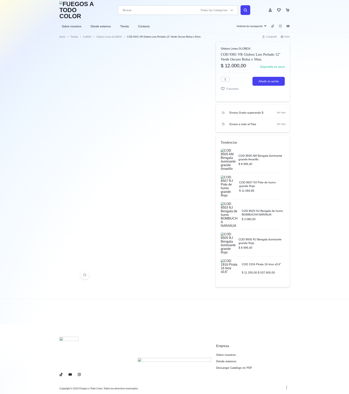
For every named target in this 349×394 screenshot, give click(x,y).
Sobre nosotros (71, 26)
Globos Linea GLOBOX (109, 36)
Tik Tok (272, 26)
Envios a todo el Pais (242, 124)
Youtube (288, 26)
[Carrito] (288, 10)
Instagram (280, 26)
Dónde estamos (101, 26)
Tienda (124, 26)
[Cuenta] (270, 10)
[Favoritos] (279, 10)
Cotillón (87, 36)
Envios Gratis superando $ (246, 112)
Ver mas (281, 112)
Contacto (144, 26)
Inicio (62, 36)
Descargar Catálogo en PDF (234, 367)
